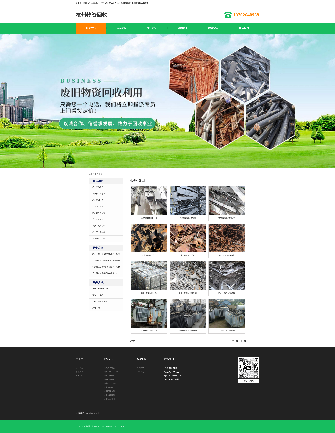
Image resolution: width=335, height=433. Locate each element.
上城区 (121, 426)
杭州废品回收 (97, 187)
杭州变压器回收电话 (149, 331)
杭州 (116, 426)
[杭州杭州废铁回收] (149, 238)
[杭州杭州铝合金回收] (149, 200)
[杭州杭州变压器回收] (149, 313)
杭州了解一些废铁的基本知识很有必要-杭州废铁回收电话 (115, 254)
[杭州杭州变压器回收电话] (227, 313)
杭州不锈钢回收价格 (226, 293)
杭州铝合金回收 (98, 213)
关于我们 (80, 359)
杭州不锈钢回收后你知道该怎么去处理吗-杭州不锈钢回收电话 (117, 273)
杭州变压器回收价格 (226, 331)
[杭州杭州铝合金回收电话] (227, 200)
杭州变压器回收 (98, 232)
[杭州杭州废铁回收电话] (227, 238)
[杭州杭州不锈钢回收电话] (227, 275)
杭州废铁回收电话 (226, 255)
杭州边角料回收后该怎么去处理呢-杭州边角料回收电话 (114, 260)
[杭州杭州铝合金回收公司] (188, 200)
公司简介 (79, 368)
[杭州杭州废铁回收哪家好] (188, 238)
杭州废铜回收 (97, 200)
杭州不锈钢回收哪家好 (188, 293)
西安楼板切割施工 (93, 413)
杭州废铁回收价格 (187, 255)
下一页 (235, 341)
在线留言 (79, 372)
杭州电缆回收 (97, 207)
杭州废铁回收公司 (149, 255)
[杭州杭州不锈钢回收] (149, 275)
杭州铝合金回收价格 (149, 218)
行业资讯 (140, 368)
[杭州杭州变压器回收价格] (188, 313)
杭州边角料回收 (98, 239)
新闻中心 (141, 359)
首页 (91, 174)
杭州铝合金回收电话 (188, 218)
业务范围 (108, 359)
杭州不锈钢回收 (98, 226)
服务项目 (98, 174)
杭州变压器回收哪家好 (188, 331)
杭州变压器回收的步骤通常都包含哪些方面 (109, 267)
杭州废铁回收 (97, 219)
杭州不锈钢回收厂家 (149, 293)
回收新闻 (140, 372)
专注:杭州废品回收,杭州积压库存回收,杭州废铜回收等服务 (125, 3)
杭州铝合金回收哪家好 (226, 218)
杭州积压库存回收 (99, 194)
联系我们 (79, 376)
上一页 (243, 341)
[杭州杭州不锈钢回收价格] (188, 275)
